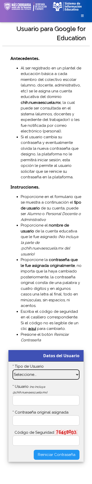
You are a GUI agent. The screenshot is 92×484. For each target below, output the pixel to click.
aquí (32, 328)
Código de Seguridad (34, 432)
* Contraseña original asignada (40, 412)
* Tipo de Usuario (28, 366)
